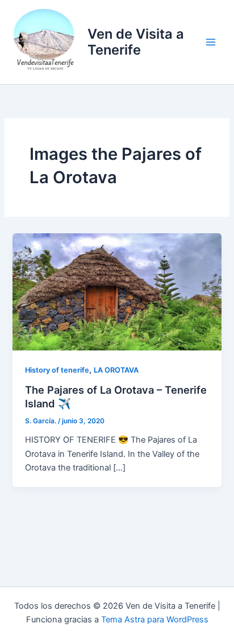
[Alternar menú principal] (211, 42)
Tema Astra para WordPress (154, 619)
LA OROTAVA (116, 370)
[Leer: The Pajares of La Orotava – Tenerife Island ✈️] (116, 291)
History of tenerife (57, 370)
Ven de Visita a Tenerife (135, 42)
